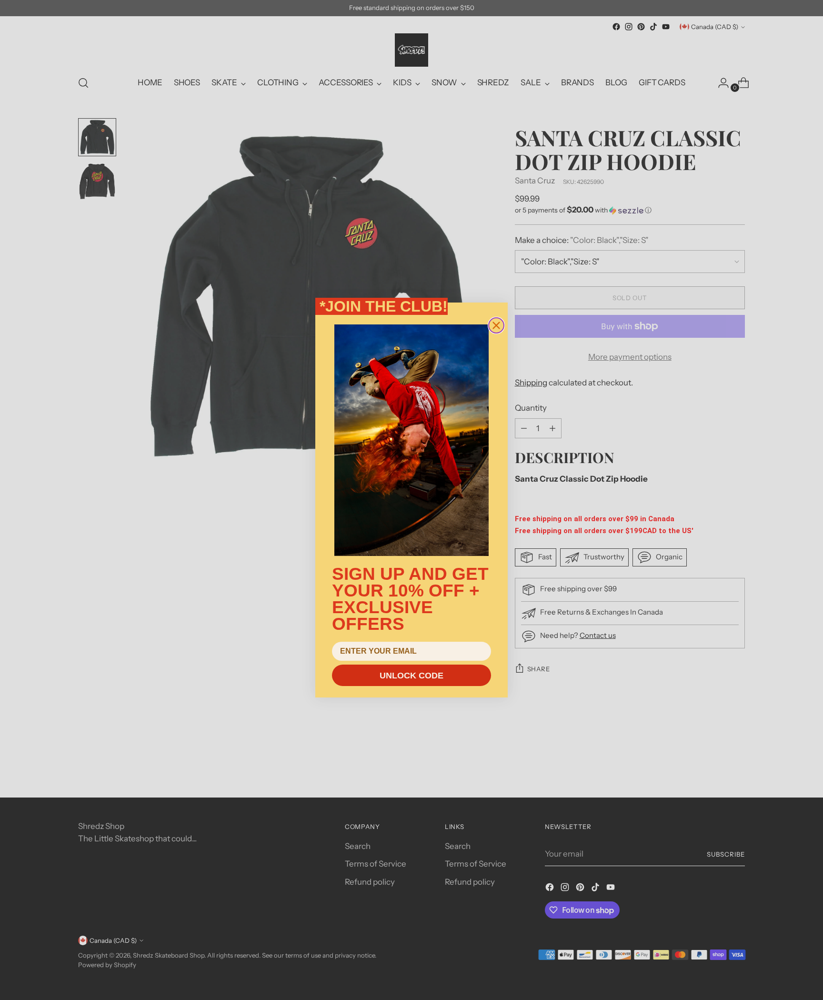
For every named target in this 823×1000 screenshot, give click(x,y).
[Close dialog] (496, 325)
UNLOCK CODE (411, 675)
